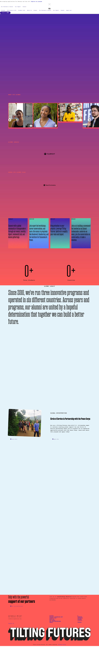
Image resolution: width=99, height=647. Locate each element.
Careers (80, 622)
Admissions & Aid (11, 10)
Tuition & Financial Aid (56, 616)
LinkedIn (80, 620)
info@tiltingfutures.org (14, 618)
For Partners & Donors (7, 6)
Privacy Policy (62, 644)
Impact (51, 622)
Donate (24, 6)
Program (3, 10)
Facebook (80, 616)
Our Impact (18, 6)
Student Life (21, 10)
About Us (29, 10)
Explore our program (36, 1)
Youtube (80, 619)
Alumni (35, 10)
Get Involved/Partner (55, 621)
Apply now (68, 10)
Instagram (80, 617)
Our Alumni (52, 620)
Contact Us (11, 623)
